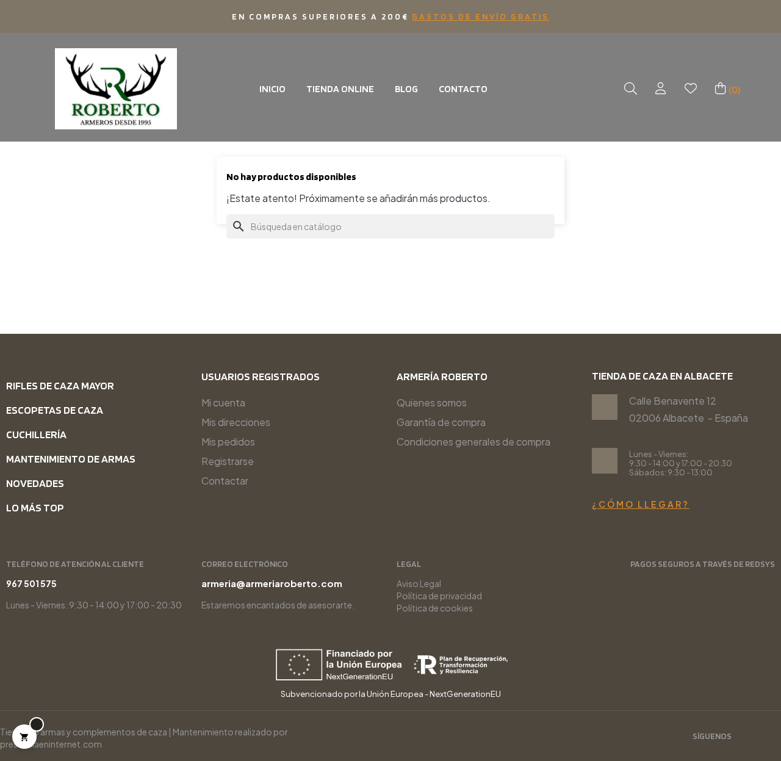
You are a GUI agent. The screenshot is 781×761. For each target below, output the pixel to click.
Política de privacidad (439, 595)
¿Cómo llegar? (640, 504)
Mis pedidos (228, 441)
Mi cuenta (223, 402)
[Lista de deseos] (691, 88)
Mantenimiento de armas (70, 458)
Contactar (224, 480)
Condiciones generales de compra (473, 441)
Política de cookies (435, 607)
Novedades (35, 483)
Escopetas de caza (54, 409)
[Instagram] (749, 737)
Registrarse (227, 461)
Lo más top (35, 507)
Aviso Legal (419, 583)
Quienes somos (432, 402)
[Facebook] (769, 737)
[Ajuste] (660, 88)
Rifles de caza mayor (60, 385)
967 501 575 (31, 583)
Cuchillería (36, 434)
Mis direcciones (235, 422)
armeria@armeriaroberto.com (271, 583)
